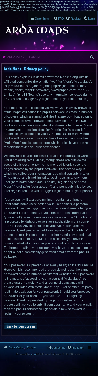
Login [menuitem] (91, 18)
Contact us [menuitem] (58, 347)
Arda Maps (15, 56)
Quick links (42, 18)
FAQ (61, 18)
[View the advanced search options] (92, 57)
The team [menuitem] (77, 347)
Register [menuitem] (76, 18)
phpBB (35, 354)
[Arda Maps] (36, 30)
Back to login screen (20, 326)
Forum (34, 56)
